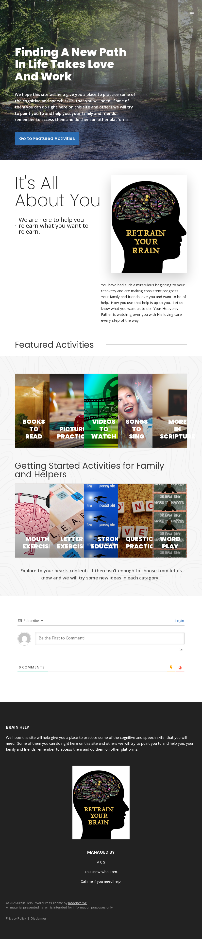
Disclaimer (38, 918)
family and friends (21, 749)
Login (179, 620)
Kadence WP (77, 903)
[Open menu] (191, 12)
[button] (47, 138)
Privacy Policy (16, 918)
